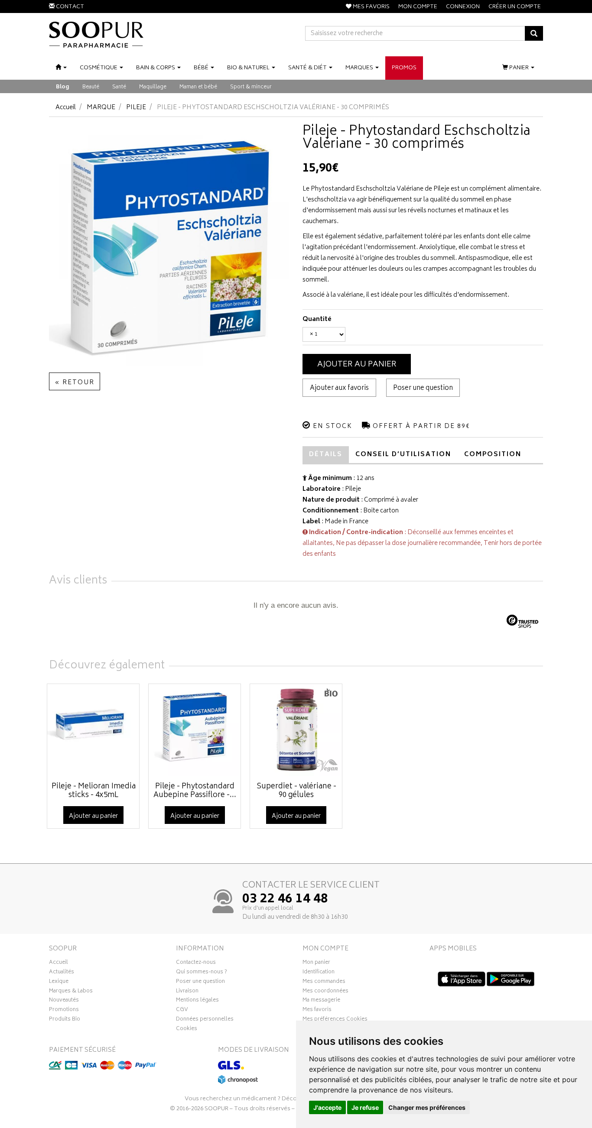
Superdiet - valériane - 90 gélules (296, 791)
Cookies (186, 1030)
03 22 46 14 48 (285, 900)
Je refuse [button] (365, 1107)
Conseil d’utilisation (403, 454)
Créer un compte (514, 7)
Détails (325, 454)
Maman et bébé (198, 87)
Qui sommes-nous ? (201, 973)
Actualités (61, 973)
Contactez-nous (196, 963)
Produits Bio (64, 1020)
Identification (319, 973)
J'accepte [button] (327, 1107)
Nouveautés (64, 1001)
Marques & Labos (71, 992)
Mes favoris (317, 1011)
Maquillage (152, 87)
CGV (182, 1011)
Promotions (64, 1011)
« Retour (74, 382)
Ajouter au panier (357, 365)
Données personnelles (205, 1020)
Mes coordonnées (325, 992)
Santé (119, 87)
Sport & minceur (251, 87)
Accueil (65, 107)
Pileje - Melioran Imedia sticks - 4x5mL (94, 791)
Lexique (58, 982)
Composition (492, 454)
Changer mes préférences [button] (426, 1107)
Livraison (187, 992)
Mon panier (316, 963)
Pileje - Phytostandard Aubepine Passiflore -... (194, 791)
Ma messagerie (321, 1001)
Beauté (90, 87)
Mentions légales (197, 1001)
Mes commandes (324, 982)
